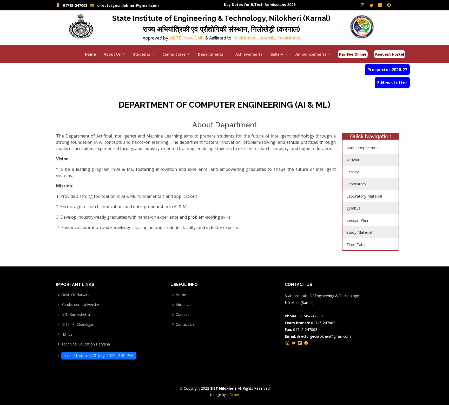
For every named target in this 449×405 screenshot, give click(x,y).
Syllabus (353, 208)
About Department (363, 147)
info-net (233, 394)
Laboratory (356, 183)
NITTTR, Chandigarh (78, 324)
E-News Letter (392, 83)
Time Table (356, 244)
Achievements (248, 54)
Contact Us (185, 324)
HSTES (66, 334)
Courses (182, 314)
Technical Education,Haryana (85, 344)
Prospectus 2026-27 (387, 70)
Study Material (359, 232)
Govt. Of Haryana (75, 295)
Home (90, 54)
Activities (354, 159)
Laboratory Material (364, 196)
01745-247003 (75, 5)
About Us (183, 304)
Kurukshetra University (80, 304)
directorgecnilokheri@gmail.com (128, 5)
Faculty (352, 171)
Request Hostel (389, 54)
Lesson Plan (357, 220)
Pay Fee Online (352, 54)
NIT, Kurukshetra (75, 314)
